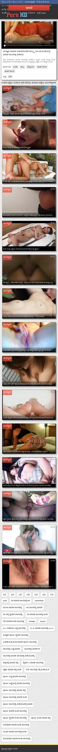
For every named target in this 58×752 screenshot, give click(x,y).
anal (5, 600)
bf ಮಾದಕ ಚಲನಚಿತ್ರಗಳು (20, 600)
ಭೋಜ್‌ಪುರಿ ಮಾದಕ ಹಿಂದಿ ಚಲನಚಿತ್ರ (16, 738)
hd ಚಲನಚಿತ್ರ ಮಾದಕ (34, 607)
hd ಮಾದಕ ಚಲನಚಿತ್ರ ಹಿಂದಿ (37, 614)
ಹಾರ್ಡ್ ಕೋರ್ (42, 67)
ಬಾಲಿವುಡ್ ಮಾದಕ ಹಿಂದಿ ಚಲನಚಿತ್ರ (16, 725)
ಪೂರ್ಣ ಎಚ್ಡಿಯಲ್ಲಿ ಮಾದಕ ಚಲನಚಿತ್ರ (16, 683)
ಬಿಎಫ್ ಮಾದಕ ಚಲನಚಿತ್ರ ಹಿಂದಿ (14, 731)
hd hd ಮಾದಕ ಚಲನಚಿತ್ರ (12, 607)
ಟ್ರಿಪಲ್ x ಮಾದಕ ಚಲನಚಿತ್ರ (33, 662)
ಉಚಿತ (15, 67)
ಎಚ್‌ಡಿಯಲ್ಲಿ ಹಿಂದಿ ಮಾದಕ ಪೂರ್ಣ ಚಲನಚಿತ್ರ (20, 642)
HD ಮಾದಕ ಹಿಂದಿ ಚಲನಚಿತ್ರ (13, 621)
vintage (32, 621)
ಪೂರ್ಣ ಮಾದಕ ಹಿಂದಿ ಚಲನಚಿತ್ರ (15, 711)
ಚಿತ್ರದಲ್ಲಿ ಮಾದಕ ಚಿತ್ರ (10, 662)
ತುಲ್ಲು (22, 67)
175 (51, 594)
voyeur (43, 621)
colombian (39, 600)
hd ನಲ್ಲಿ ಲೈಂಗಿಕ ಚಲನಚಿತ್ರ (12, 614)
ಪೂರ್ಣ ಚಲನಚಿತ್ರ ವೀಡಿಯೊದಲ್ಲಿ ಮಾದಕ (18, 704)
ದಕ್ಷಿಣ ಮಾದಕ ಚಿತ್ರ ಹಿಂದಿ (12, 669)
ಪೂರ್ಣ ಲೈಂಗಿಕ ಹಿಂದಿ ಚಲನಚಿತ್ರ (15, 718)
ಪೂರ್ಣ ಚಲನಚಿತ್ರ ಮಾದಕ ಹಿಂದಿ (15, 697)
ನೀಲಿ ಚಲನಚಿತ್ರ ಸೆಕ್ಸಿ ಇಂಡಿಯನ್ (37, 669)
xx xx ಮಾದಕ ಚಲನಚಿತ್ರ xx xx (41, 628)
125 (20, 594)
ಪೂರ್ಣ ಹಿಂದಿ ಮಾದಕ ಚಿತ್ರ (41, 718)
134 (36, 594)
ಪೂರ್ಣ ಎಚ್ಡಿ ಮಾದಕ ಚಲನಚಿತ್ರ (14, 676)
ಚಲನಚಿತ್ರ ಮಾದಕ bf (32, 649)
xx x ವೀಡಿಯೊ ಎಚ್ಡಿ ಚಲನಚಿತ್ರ (14, 628)
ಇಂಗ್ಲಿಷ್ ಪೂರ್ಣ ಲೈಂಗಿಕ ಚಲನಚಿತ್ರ (15, 635)
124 (12, 594)
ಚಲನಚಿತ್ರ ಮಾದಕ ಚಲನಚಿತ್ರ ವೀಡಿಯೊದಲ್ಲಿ (18, 656)
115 (4, 594)
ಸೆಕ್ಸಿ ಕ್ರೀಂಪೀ (30, 67)
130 (28, 594)
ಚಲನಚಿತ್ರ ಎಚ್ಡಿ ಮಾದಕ (11, 649)
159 (10, 77)
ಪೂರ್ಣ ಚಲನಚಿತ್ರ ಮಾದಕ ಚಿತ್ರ (14, 690)
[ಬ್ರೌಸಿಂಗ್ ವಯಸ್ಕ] (16, 15)
